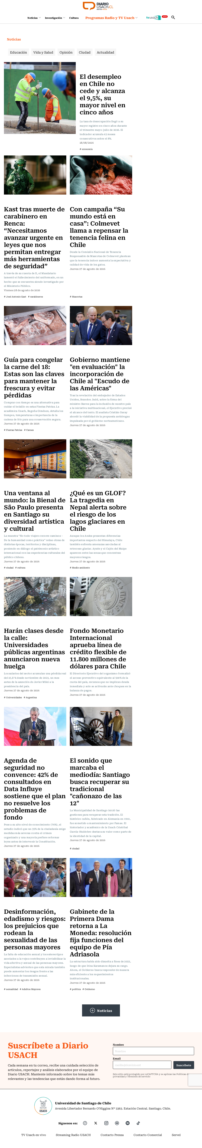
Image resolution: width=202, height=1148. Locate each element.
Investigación (53, 18)
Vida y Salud (43, 52)
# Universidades (13, 697)
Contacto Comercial (148, 1134)
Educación (18, 52)
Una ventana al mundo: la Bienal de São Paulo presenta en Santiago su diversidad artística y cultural (34, 510)
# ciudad (8, 567)
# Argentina (30, 697)
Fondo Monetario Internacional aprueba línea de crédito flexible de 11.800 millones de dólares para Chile (98, 648)
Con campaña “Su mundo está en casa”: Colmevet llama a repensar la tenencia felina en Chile (99, 226)
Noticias (32, 18)
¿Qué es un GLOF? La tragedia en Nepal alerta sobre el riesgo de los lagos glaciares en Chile (98, 510)
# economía (86, 149)
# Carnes (29, 430)
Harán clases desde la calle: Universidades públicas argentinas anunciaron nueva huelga (34, 648)
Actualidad (105, 52)
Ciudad (85, 52)
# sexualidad (11, 989)
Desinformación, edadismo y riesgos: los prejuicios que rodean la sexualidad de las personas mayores (35, 928)
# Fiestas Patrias (13, 430)
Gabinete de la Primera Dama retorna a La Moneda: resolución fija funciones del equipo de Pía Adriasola (101, 932)
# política (75, 989)
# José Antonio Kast (15, 296)
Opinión (66, 52)
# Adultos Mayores (30, 989)
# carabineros (35, 296)
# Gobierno (88, 989)
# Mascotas (76, 296)
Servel (176, 1134)
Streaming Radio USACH (73, 1134)
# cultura (20, 567)
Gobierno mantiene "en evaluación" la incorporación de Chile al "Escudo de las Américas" (100, 373)
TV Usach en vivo (33, 1134)
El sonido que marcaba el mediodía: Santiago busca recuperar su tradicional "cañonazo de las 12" (100, 781)
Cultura (74, 18)
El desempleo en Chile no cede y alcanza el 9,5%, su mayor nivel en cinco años (102, 94)
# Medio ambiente (80, 567)
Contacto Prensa (112, 1134)
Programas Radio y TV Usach (109, 17)
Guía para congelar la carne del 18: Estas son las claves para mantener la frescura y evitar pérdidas (34, 377)
